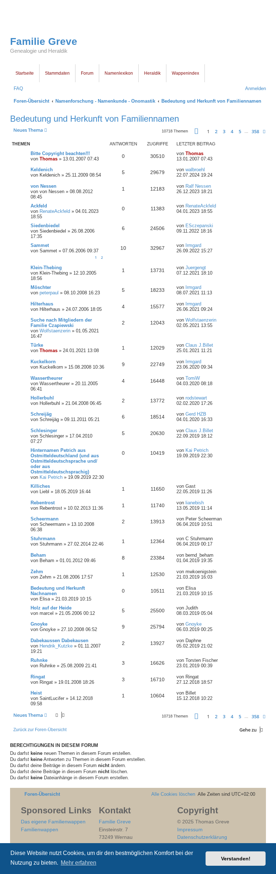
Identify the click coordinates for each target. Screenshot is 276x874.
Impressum (190, 829)
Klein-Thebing (46, 267)
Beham (38, 555)
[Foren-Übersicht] (62, 21)
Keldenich (42, 169)
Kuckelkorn (43, 361)
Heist (36, 693)
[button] (196, 131)
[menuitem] (16, 88)
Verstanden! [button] (235, 858)
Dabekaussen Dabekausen (59, 640)
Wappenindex (185, 73)
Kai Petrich (51, 477)
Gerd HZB (195, 414)
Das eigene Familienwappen (53, 821)
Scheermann (45, 519)
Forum (87, 73)
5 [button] (240, 131)
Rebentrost (43, 502)
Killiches (40, 486)
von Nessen (43, 186)
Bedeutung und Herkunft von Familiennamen (94, 118)
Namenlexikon (119, 73)
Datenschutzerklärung (202, 837)
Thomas (49, 159)
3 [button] (224, 131)
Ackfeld (39, 206)
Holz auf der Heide (51, 608)
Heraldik (152, 73)
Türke (37, 345)
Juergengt (195, 267)
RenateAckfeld (55, 211)
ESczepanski (199, 225)
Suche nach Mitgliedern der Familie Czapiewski (61, 322)
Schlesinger (44, 430)
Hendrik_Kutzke (56, 646)
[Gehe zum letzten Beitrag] (206, 153)
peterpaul (49, 292)
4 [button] (232, 131)
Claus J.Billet (199, 345)
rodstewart (196, 398)
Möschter (41, 287)
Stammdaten (57, 73)
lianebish (194, 502)
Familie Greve (43, 41)
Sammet (40, 245)
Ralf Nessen (198, 186)
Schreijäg (41, 414)
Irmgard (193, 245)
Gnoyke (39, 624)
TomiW (192, 378)
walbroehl (195, 169)
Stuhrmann (43, 538)
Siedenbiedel (45, 225)
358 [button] (255, 131)
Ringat (38, 676)
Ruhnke (39, 660)
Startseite (24, 73)
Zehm (37, 571)
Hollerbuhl (42, 398)
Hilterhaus (42, 304)
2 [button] (216, 131)
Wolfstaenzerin (55, 330)
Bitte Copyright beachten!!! (60, 153)
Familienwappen (39, 829)
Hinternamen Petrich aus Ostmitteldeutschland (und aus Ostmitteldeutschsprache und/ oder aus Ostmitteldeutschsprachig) (65, 461)
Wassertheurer (47, 378)
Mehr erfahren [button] (78, 863)
